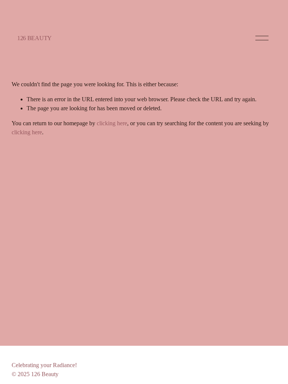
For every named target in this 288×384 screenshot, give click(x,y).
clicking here (112, 123)
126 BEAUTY (34, 38)
